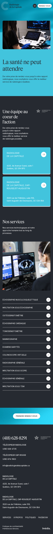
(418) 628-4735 (9, 449)
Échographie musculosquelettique (20, 300)
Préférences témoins (11, 529)
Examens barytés (11, 347)
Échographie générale (13, 378)
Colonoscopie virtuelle (14, 355)
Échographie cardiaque (14, 323)
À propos (18, 517)
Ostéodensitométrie (13, 315)
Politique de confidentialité (13, 526)
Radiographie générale (14, 363)
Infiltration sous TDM (13, 386)
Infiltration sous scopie (15, 371)
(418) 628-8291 (15, 437)
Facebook (43, 517)
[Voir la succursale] (26, 160)
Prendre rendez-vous (26, 416)
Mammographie (10, 339)
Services (7, 517)
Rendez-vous (44, 6)
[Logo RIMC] (11, 6)
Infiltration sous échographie (18, 308)
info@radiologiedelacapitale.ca (16, 465)
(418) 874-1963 (9, 459)
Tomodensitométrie (13, 331)
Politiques (30, 517)
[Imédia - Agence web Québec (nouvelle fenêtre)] (46, 528)
